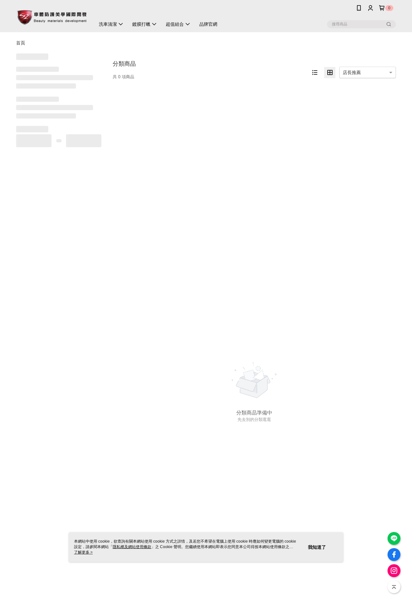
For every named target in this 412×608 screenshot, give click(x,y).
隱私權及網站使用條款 (132, 547)
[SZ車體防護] (52, 16)
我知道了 (317, 547)
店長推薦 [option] (352, 72)
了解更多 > (83, 552)
